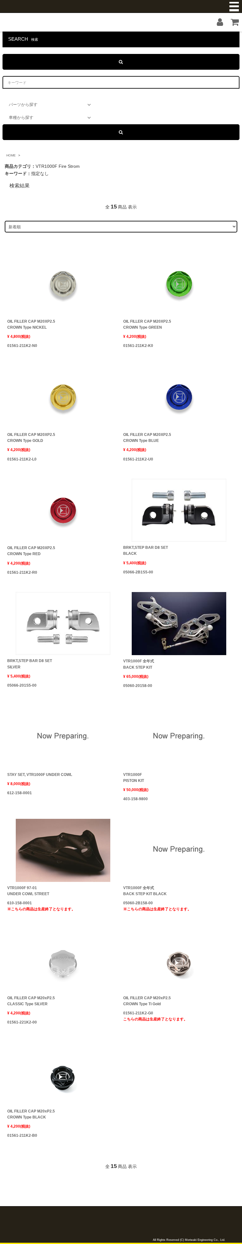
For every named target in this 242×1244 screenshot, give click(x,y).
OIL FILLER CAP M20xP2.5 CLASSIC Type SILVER (31, 1001)
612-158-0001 (19, 793)
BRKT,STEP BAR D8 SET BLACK (145, 550)
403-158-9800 (135, 799)
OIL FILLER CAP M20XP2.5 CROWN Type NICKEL (31, 324)
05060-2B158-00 (157, 906)
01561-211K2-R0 (22, 572)
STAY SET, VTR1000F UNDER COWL (39, 774)
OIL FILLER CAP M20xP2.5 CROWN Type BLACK (31, 1114)
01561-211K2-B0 (22, 1135)
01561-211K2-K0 (138, 345)
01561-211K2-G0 (155, 1016)
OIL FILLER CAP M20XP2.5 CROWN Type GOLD (31, 437)
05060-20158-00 (137, 686)
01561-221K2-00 (22, 1022)
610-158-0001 (41, 906)
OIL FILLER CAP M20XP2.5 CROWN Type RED (31, 551)
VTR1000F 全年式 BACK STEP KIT (138, 664)
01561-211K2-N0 (22, 345)
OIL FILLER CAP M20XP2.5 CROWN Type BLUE (147, 437)
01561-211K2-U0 (138, 459)
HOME (11, 155)
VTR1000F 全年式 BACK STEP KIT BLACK (145, 891)
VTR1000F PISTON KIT (133, 777)
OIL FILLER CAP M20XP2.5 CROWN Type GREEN (147, 324)
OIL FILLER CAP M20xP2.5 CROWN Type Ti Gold (147, 1001)
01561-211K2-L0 (22, 459)
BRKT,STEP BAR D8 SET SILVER (29, 664)
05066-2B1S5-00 (138, 572)
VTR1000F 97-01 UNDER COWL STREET (28, 891)
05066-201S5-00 (22, 685)
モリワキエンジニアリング (121, 6)
